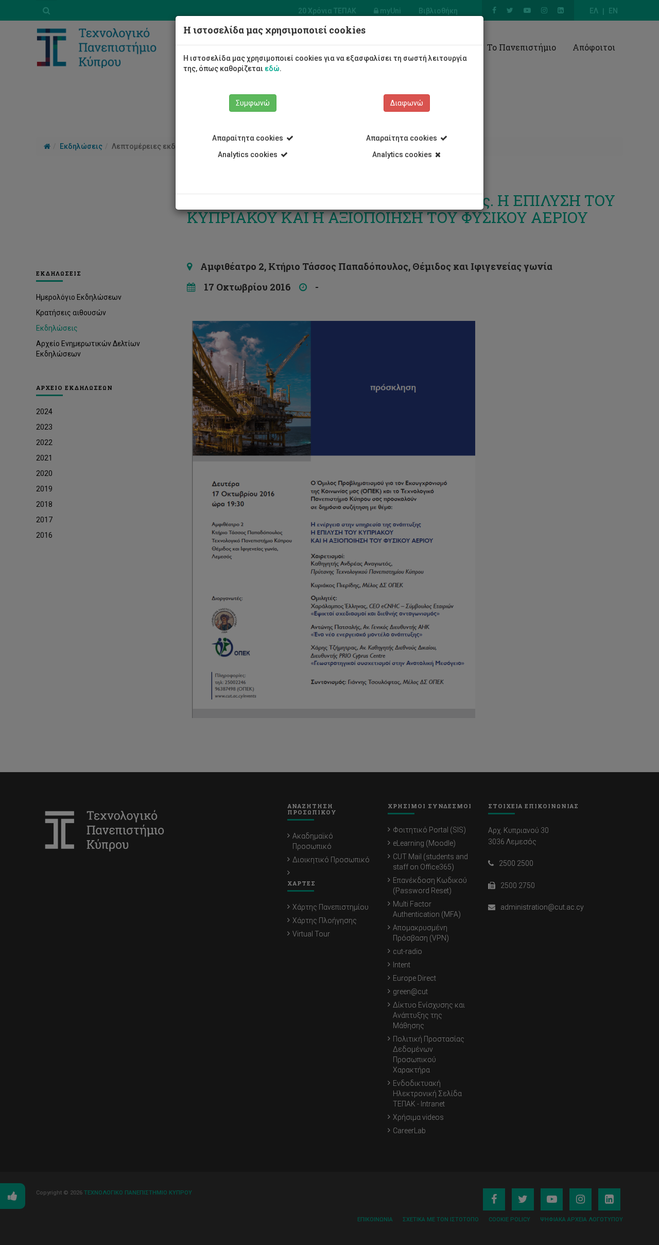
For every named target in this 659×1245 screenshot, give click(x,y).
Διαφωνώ (406, 103)
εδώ (272, 68)
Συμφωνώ (253, 103)
